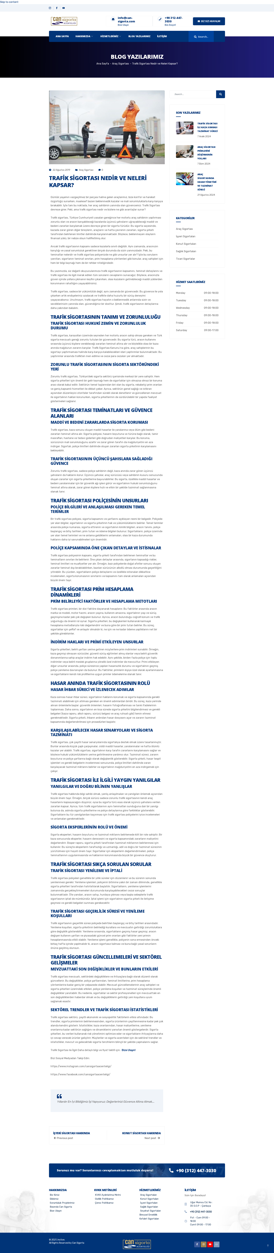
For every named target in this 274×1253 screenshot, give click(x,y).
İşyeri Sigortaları (185, 236)
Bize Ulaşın (123, 25)
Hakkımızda (82, 36)
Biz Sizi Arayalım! (210, 21)
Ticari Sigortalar (185, 258)
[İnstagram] (203, 1244)
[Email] (216, 1244)
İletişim (162, 36)
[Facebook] (56, 8)
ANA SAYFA (62, 36)
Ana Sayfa (102, 63)
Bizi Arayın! (170, 25)
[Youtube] (210, 1244)
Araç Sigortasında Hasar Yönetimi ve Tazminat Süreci (206, 182)
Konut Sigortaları (186, 243)
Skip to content (9, 1)
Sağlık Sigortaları (186, 251)
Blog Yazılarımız (139, 36)
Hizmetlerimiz (109, 36)
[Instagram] (50, 8)
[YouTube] (63, 8)
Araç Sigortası (86, 170)
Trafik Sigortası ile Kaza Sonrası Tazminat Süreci (207, 127)
